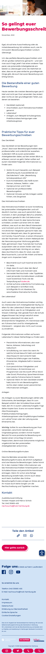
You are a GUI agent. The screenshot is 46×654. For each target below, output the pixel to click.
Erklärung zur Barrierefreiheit (15, 609)
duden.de (25, 281)
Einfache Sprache (9, 612)
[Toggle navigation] (42, 3)
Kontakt (5, 599)
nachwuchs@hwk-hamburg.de (15, 506)
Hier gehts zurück (15, 547)
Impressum (7, 602)
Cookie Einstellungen (11, 615)
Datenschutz (7, 606)
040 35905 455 (15, 588)
